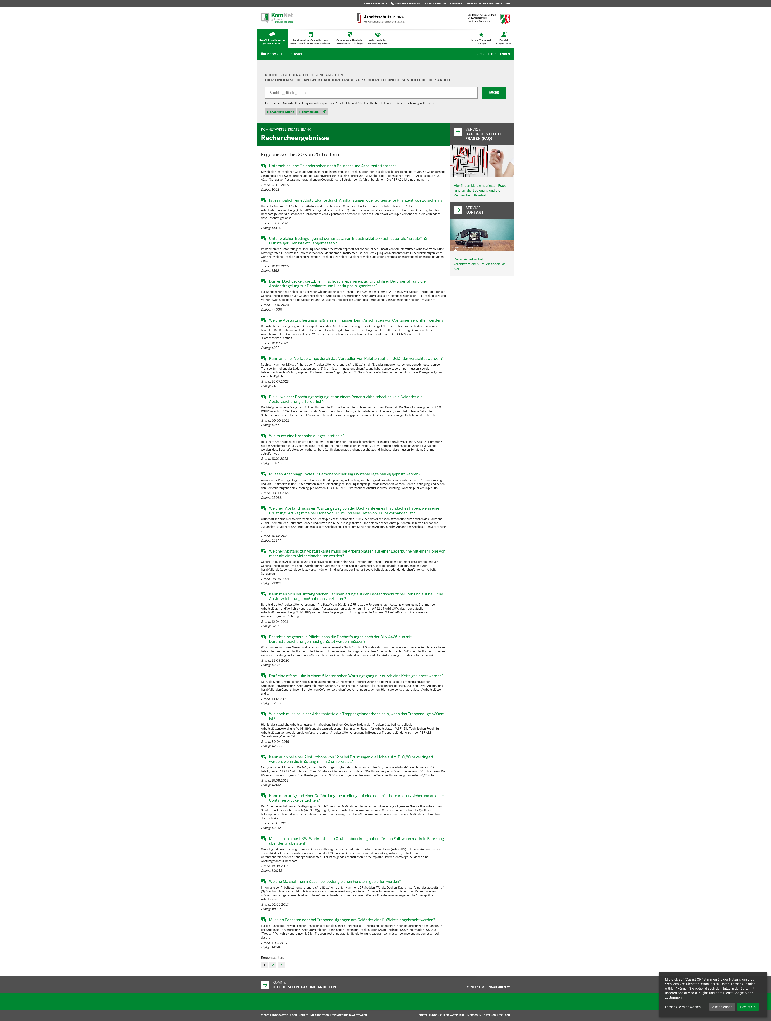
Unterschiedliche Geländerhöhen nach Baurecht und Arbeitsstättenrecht (332, 166)
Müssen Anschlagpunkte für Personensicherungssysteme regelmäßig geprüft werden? (344, 474)
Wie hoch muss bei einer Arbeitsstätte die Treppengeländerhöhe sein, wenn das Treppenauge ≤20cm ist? (356, 716)
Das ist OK (748, 1007)
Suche (494, 54)
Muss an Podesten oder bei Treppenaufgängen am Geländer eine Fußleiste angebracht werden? (352, 919)
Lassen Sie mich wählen (683, 1007)
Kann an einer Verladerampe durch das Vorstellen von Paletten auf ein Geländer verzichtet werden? (356, 358)
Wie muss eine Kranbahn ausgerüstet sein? (307, 436)
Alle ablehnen (722, 1007)
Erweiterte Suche (282, 112)
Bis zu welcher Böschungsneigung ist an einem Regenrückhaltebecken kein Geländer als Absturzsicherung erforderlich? (345, 399)
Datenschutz (493, 1015)
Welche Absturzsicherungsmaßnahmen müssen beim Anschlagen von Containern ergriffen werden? (356, 320)
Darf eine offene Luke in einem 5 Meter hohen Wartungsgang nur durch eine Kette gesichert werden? (356, 675)
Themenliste (310, 112)
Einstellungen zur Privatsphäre (442, 1015)
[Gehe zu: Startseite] (277, 18)
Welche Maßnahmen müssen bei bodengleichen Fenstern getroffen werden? (335, 881)
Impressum (474, 1015)
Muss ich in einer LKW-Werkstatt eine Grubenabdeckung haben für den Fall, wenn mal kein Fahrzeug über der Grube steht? (356, 840)
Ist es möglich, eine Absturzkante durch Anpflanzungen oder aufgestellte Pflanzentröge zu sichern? (355, 200)
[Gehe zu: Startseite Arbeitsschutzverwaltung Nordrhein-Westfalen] (381, 18)
